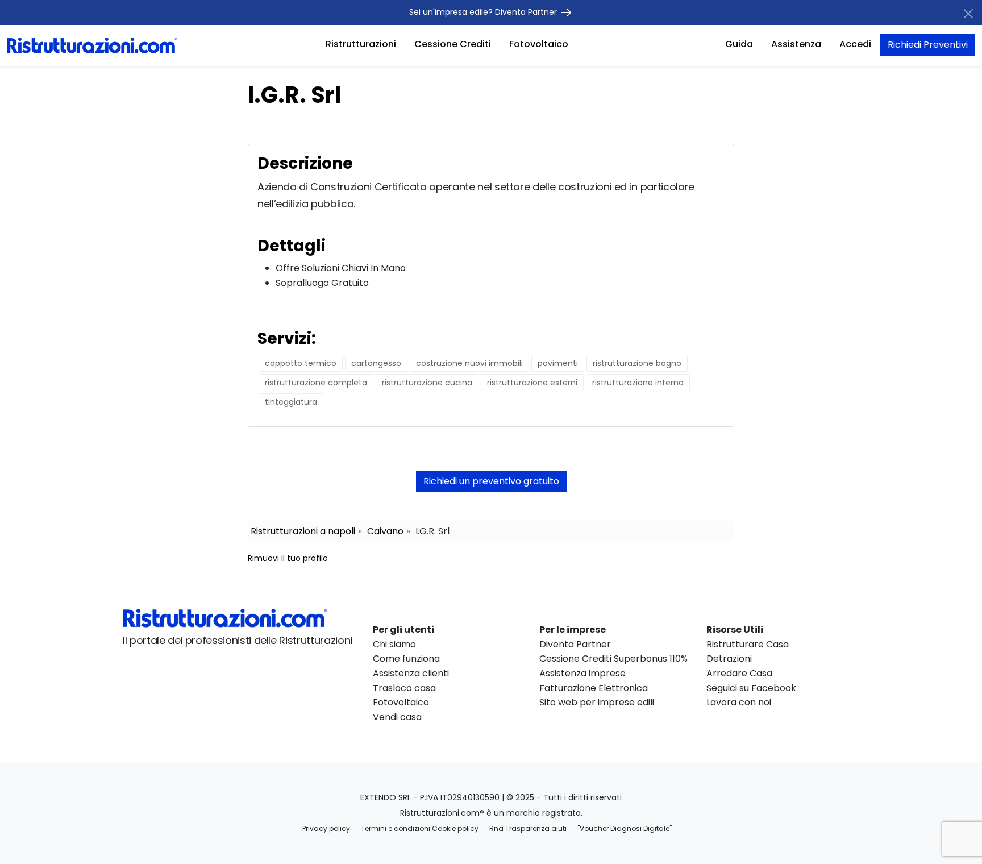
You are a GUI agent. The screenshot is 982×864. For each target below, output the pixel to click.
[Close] (968, 13)
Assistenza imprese (582, 673)
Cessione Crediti (452, 44)
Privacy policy (326, 828)
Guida (739, 44)
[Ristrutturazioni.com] (92, 44)
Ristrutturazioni (361, 44)
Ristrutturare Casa (747, 644)
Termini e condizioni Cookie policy (419, 828)
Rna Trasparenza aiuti (528, 828)
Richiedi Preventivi (928, 44)
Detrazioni (729, 658)
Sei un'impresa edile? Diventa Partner (484, 12)
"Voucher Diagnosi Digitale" (624, 828)
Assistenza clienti (411, 673)
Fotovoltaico (538, 44)
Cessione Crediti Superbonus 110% (613, 658)
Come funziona (406, 658)
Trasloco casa (404, 688)
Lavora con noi (738, 702)
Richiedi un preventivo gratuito (491, 481)
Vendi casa (397, 717)
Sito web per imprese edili (596, 702)
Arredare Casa (739, 673)
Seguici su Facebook (751, 688)
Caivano (385, 531)
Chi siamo (394, 644)
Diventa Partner (575, 644)
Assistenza (796, 44)
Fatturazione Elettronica (593, 688)
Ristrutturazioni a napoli (303, 531)
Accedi (855, 44)
